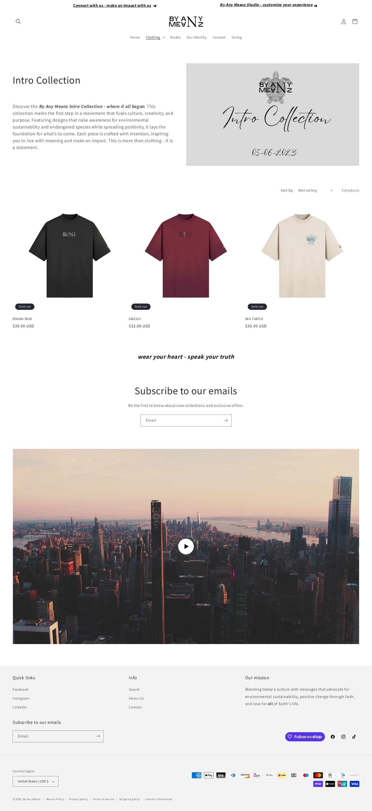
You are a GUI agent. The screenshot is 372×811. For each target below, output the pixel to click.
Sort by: (287, 190)
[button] (18, 21)
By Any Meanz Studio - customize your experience (236, 4)
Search (134, 689)
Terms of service (103, 799)
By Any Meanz (32, 799)
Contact (135, 707)
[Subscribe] (225, 420)
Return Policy (55, 799)
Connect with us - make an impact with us (81, 5)
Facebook (21, 689)
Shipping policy (129, 799)
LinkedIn (20, 707)
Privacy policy (78, 799)
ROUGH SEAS (22, 319)
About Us (136, 698)
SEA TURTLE (254, 319)
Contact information (158, 799)
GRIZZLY (135, 319)
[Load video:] (186, 546)
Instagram (21, 698)
